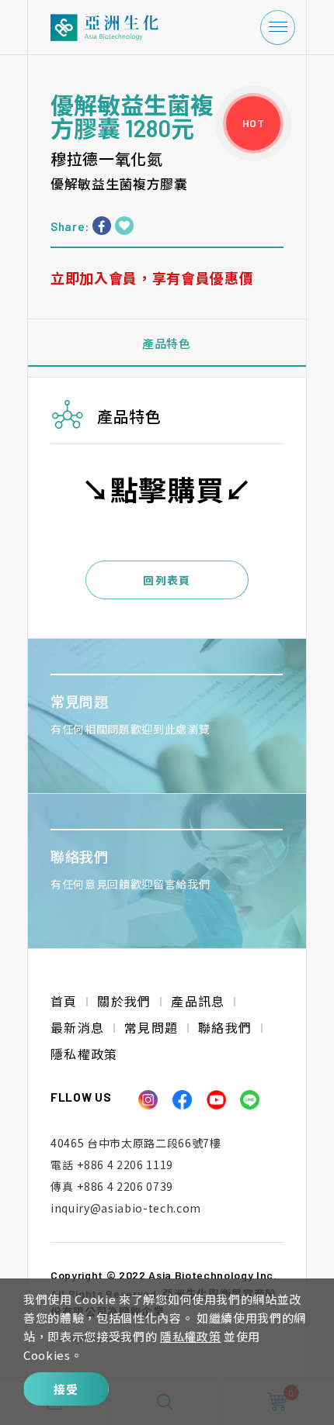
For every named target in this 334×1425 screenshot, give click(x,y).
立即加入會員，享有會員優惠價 (151, 277)
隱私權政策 (190, 1336)
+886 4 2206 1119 (111, 1164)
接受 (66, 1389)
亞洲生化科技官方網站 (116, 27)
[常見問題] (166, 716)
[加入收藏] (124, 225)
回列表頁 (166, 580)
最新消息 (77, 1027)
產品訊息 (197, 1001)
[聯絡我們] (166, 871)
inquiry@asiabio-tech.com (125, 1208)
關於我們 (124, 1001)
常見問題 (151, 1027)
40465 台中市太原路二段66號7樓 (135, 1143)
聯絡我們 (225, 1027)
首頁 (64, 1001)
